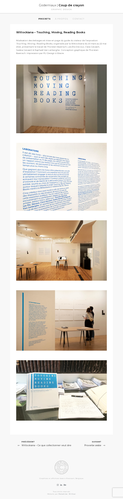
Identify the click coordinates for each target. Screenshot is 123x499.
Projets (45, 19)
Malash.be (63, 494)
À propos (61, 19)
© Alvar (72, 494)
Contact (78, 19)
